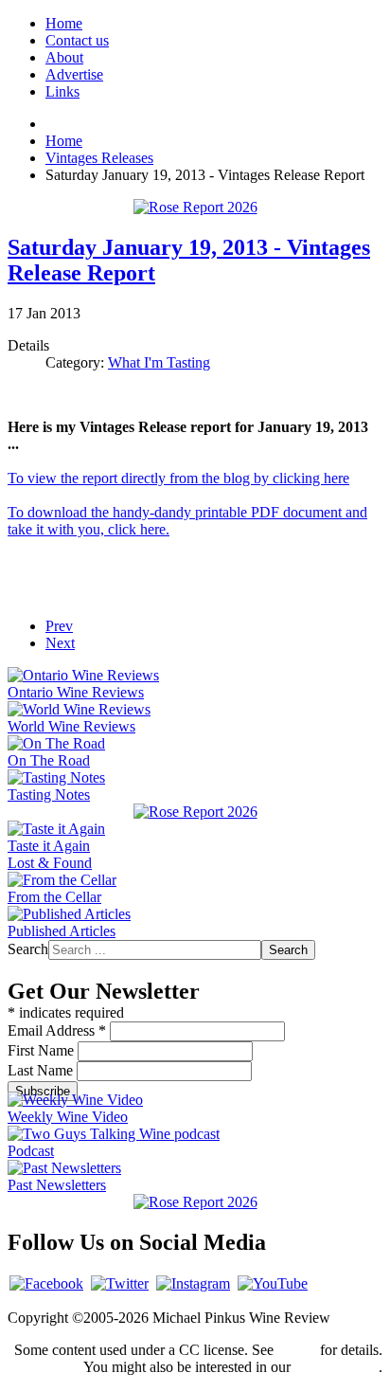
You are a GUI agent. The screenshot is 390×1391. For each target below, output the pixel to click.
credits (296, 1350)
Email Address (57, 1030)
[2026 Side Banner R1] (195, 1202)
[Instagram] (193, 1283)
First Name (43, 1050)
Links (62, 91)
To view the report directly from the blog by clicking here (178, 478)
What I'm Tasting (159, 362)
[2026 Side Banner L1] (195, 812)
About (64, 57)
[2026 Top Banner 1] (195, 207)
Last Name (42, 1070)
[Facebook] (46, 1283)
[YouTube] (273, 1283)
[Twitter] (120, 1283)
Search (28, 949)
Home (63, 23)
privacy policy (336, 1367)
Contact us (77, 40)
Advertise (74, 74)
